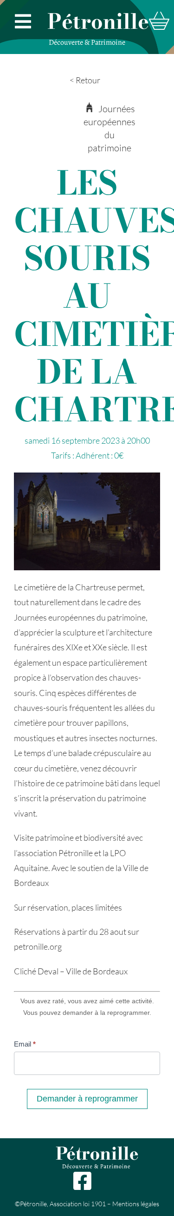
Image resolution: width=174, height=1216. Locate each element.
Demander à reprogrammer (87, 1098)
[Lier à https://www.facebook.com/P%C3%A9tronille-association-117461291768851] (81, 1181)
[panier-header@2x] (159, 16)
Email (25, 1044)
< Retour (85, 80)
